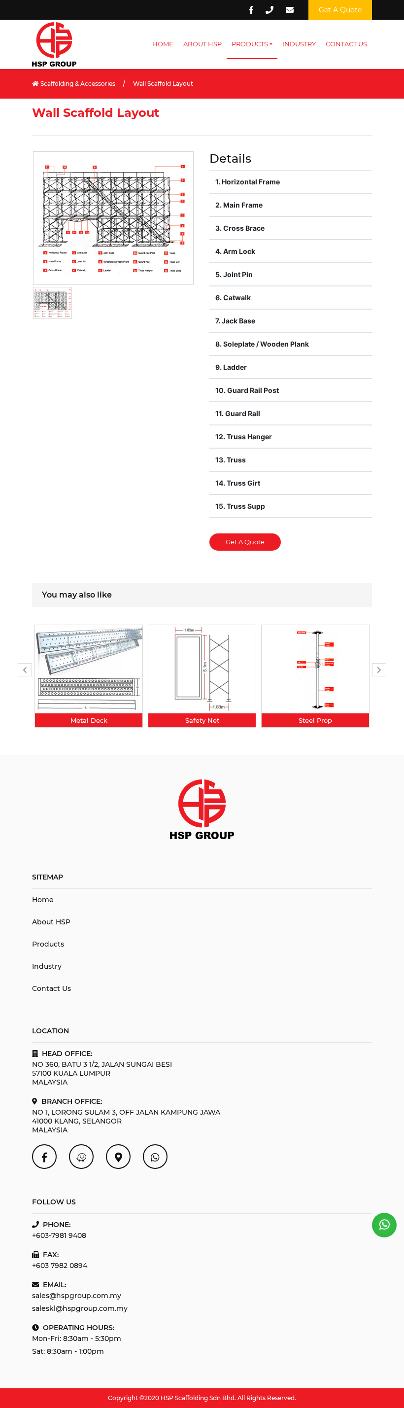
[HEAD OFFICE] (81, 1156)
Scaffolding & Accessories (77, 83)
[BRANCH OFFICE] (118, 1156)
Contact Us (346, 44)
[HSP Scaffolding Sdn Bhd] (44, 1156)
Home (162, 44)
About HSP (202, 44)
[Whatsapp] (155, 1156)
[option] (88, 676)
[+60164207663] (384, 1225)
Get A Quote (245, 542)
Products (250, 44)
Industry (299, 44)
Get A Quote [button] (340, 9)
